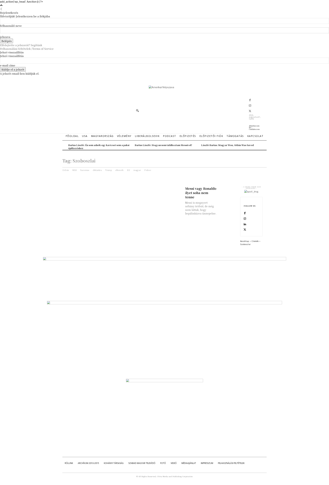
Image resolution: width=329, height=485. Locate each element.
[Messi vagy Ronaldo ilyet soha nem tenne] (227, 190)
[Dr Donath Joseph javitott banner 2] (164, 381)
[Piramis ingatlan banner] (164, 259)
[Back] (1, 9)
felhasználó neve (11, 25)
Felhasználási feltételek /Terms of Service (27, 48)
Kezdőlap (244, 241)
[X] (250, 111)
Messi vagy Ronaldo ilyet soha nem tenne (200, 192)
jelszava (5, 37)
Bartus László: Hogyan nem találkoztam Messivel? (163, 145)
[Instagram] (250, 106)
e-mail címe (7, 65)
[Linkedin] (245, 224)
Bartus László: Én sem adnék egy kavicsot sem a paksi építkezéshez (98, 146)
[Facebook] (250, 100)
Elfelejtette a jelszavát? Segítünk (21, 45)
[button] (137, 110)
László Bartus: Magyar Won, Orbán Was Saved (227, 145)
